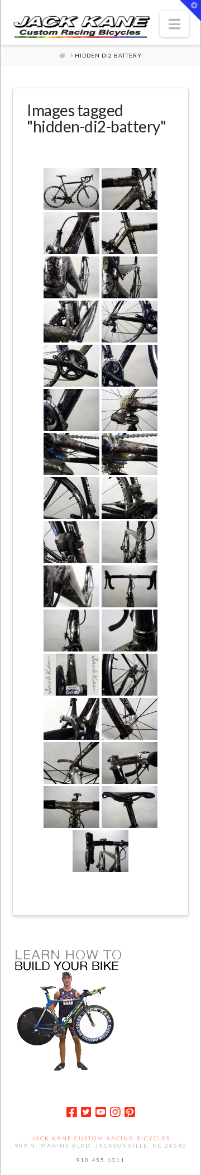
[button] (174, 24)
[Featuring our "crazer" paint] (129, 189)
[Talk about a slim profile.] (71, 630)
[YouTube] (100, 1112)
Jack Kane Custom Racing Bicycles (100, 1138)
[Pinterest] (130, 1112)
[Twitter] (86, 1112)
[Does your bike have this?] (71, 586)
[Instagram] (115, 1112)
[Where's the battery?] (71, 189)
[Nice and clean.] (129, 454)
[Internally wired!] (71, 454)
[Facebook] (71, 1112)
